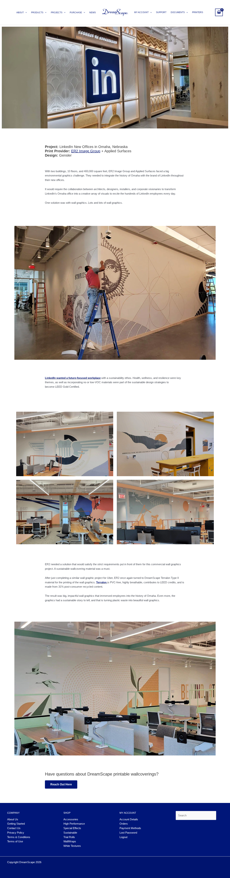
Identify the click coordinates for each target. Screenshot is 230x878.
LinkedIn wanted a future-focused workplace (73, 377)
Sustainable (70, 832)
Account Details (128, 819)
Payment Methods (130, 828)
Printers (197, 12)
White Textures (72, 845)
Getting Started (16, 823)
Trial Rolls (69, 837)
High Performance (74, 823)
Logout (123, 837)
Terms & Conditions (18, 837)
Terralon (101, 582)
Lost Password (128, 832)
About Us (12, 819)
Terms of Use (15, 841)
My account (141, 12)
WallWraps (69, 841)
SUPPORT (161, 12)
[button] (25, 12)
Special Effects (72, 828)
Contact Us (13, 828)
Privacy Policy (15, 832)
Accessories (70, 819)
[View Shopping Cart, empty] (219, 12)
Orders (123, 823)
